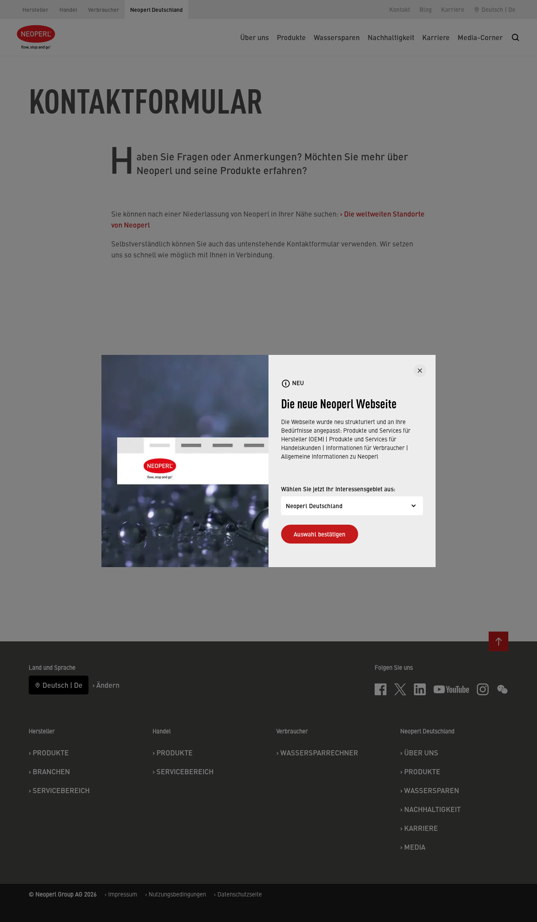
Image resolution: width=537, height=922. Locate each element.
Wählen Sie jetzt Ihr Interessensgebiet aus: (338, 489)
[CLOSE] (420, 370)
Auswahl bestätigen (320, 534)
